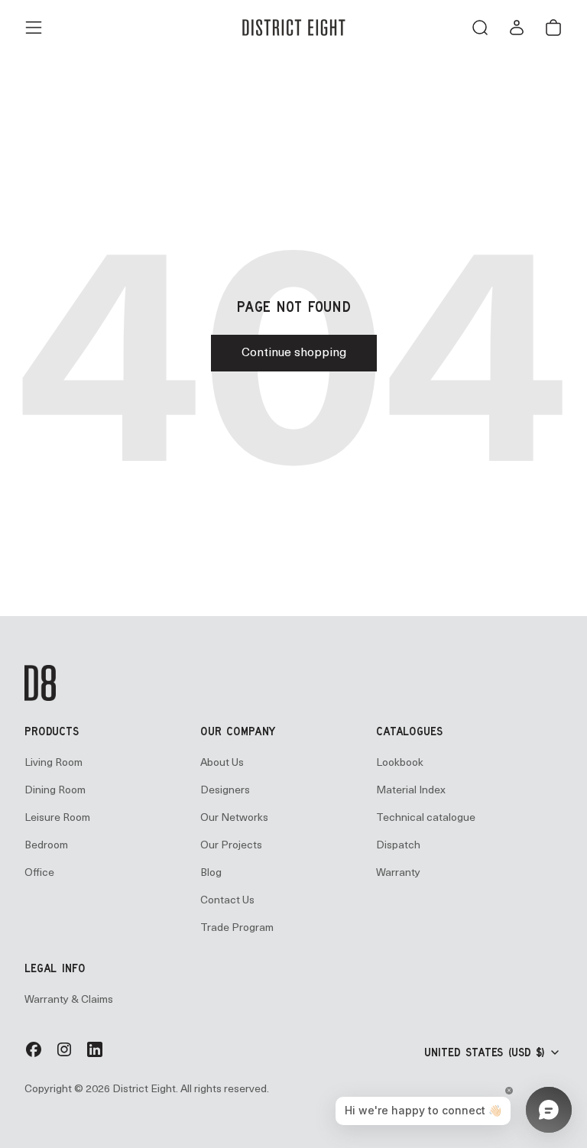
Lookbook (399, 763)
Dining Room (55, 790)
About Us (222, 763)
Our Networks (234, 818)
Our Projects (231, 845)
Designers (225, 790)
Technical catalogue (425, 818)
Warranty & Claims (68, 1000)
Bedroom (46, 845)
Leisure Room (57, 818)
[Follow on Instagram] (64, 1056)
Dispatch (398, 845)
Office (39, 873)
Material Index (411, 790)
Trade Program (237, 928)
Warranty (398, 873)
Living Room (53, 763)
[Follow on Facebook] (33, 1056)
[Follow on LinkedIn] (95, 1056)
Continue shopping (294, 353)
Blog (211, 873)
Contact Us (227, 900)
